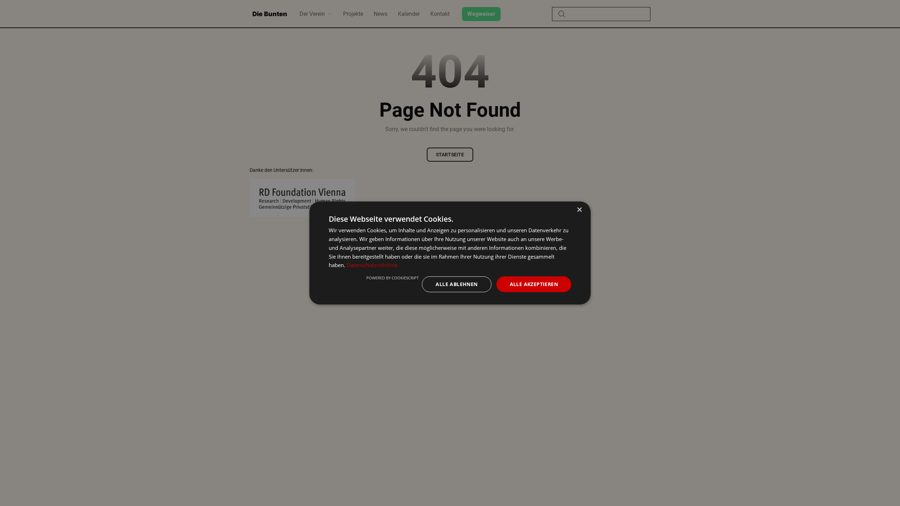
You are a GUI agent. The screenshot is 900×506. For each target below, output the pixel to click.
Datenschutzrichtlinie (372, 264)
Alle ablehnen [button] (456, 284)
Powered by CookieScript (392, 277)
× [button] (579, 210)
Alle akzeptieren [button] (534, 284)
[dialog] (450, 253)
